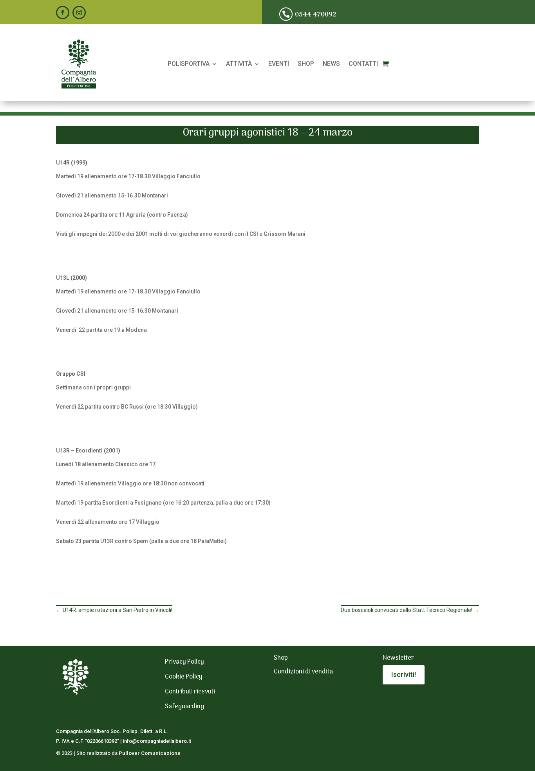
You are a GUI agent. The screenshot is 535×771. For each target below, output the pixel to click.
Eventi (278, 64)
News (331, 64)
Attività (239, 64)
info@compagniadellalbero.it (157, 741)
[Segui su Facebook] (62, 12)
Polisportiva (189, 64)
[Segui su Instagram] (79, 12)
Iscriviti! (403, 674)
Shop (306, 64)
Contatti (363, 64)
